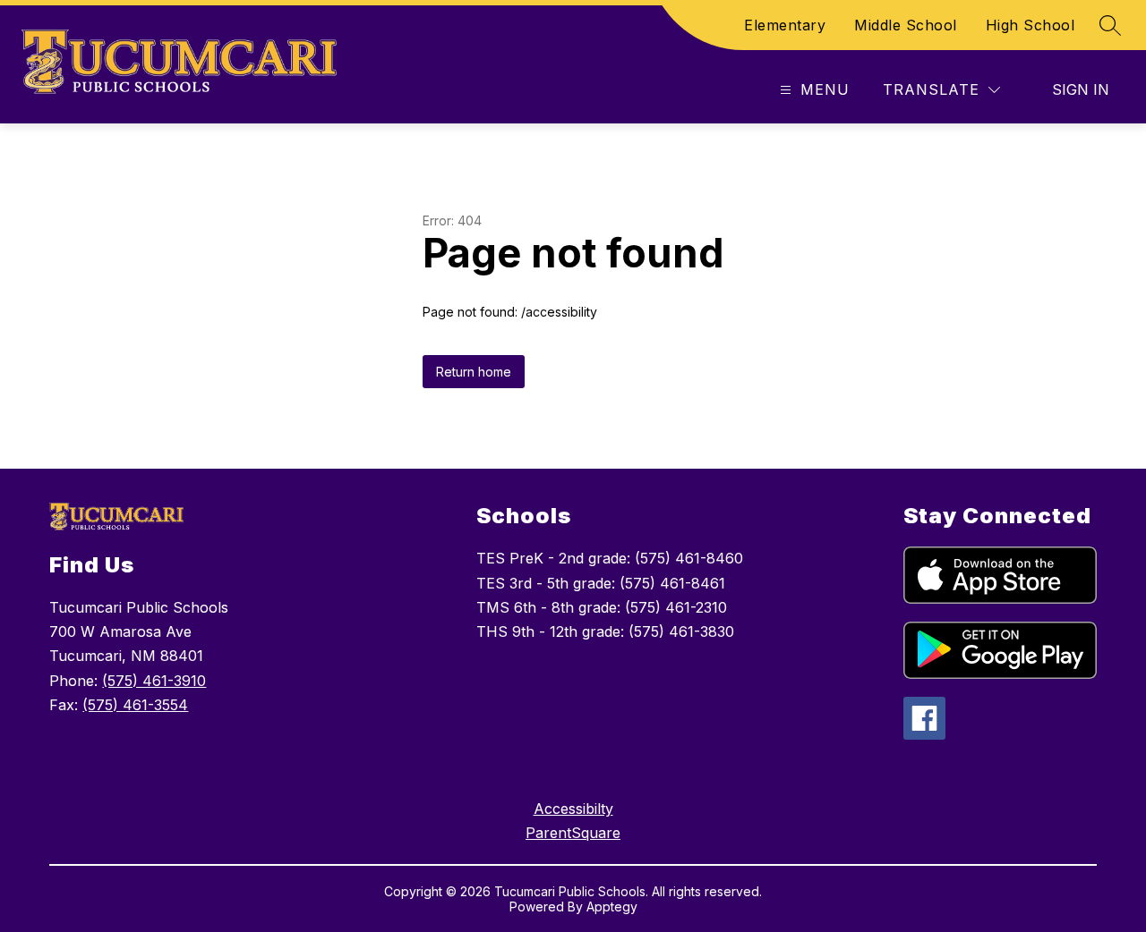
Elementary (784, 25)
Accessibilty (573, 809)
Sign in (1080, 89)
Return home (473, 371)
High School (1030, 25)
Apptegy (611, 906)
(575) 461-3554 (135, 705)
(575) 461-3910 (154, 681)
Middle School (905, 25)
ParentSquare (573, 833)
